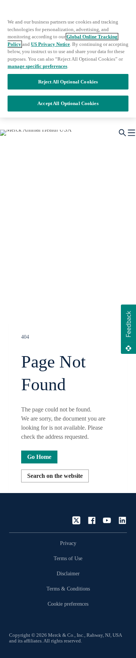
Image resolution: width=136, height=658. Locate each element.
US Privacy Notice (50, 44)
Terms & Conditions (68, 589)
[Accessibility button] (20, 621)
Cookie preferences (68, 604)
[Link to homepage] (31, 513)
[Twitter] (76, 520)
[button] (128, 329)
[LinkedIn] (122, 520)
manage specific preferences (37, 66)
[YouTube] (106, 520)
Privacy (68, 543)
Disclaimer (68, 573)
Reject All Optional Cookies (68, 82)
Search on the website (55, 476)
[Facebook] (91, 520)
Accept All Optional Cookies (68, 103)
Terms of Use (68, 558)
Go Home (39, 457)
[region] (68, 59)
